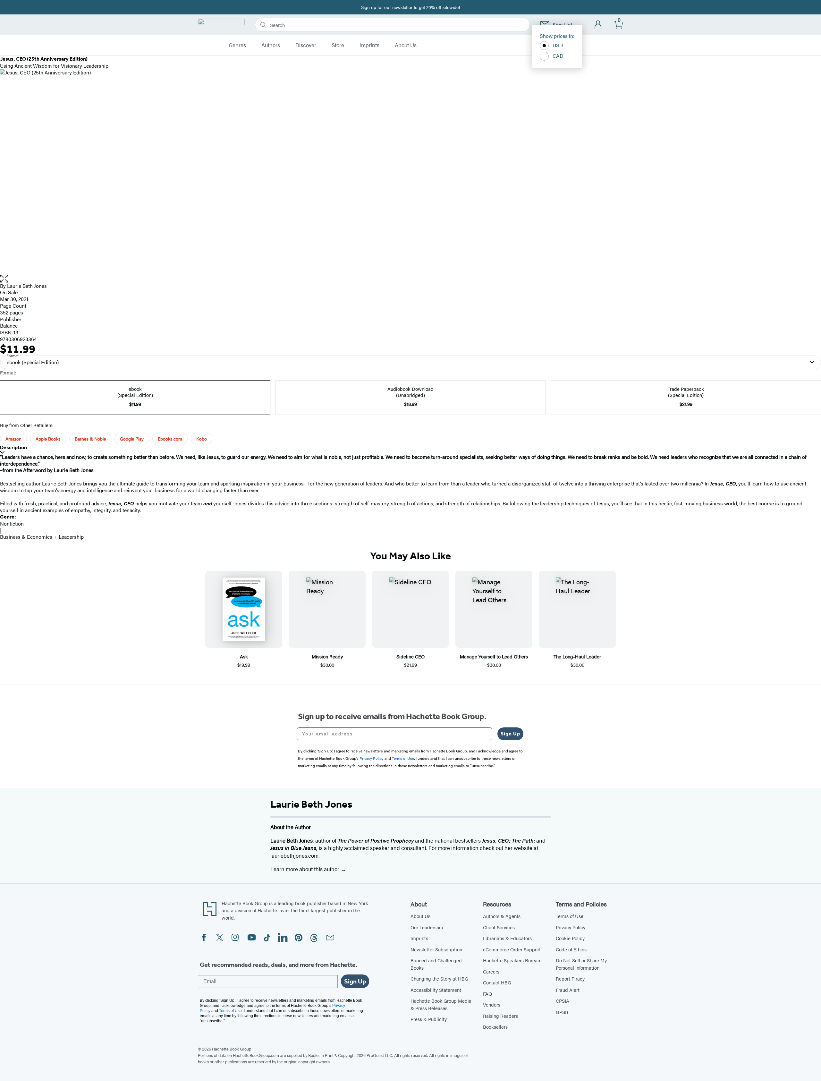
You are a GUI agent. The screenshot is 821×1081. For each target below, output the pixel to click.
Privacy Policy (570, 927)
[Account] (598, 24)
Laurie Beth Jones (27, 285)
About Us (406, 45)
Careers (491, 971)
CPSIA (562, 1000)
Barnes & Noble (90, 438)
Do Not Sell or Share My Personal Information (581, 964)
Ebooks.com (170, 438)
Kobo (201, 438)
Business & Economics (26, 536)
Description (13, 447)
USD (558, 45)
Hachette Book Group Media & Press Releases (440, 1004)
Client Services (499, 927)
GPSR (562, 1011)
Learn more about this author (305, 869)
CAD (558, 55)
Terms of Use (569, 916)
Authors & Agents (502, 916)
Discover (305, 45)
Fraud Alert (568, 989)
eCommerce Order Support (512, 949)
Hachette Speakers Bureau (511, 960)
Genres (237, 45)
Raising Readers (500, 1015)
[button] (410, 279)
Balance (9, 325)
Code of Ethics (571, 949)
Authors (270, 45)
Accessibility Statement (435, 989)
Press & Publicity (428, 1019)
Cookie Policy (570, 938)
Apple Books (48, 438)
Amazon (13, 438)
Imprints (369, 45)
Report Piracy (570, 978)
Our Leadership (426, 927)
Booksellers (495, 1026)
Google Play (132, 438)
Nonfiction (12, 523)
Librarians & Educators (507, 938)
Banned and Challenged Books (436, 964)
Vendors (491, 1004)
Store (338, 45)
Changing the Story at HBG (439, 978)
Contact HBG (497, 982)
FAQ (487, 993)
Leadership (71, 536)
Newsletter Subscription (436, 949)
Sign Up (510, 734)
